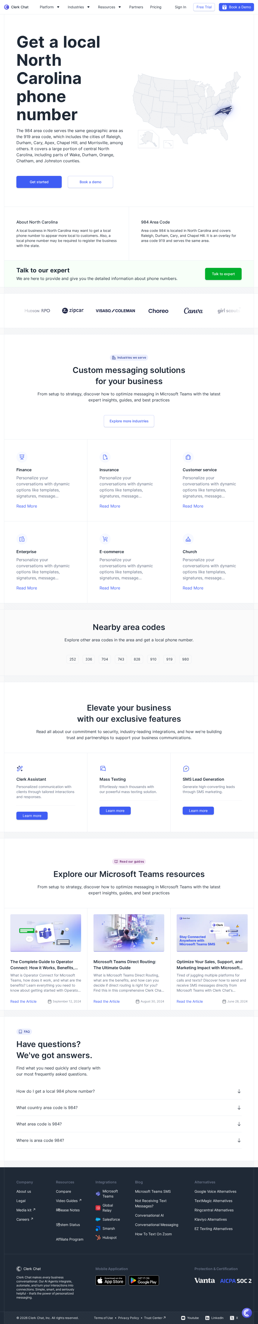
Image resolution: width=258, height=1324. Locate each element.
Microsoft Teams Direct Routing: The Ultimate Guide (124, 964)
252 (73, 659)
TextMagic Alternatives (213, 1201)
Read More (26, 506)
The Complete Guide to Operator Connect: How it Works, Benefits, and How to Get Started (42, 965)
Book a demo (90, 182)
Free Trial (204, 7)
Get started (39, 182)
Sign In (180, 7)
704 (105, 659)
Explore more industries (129, 421)
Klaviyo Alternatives (211, 1219)
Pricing (156, 7)
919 (169, 659)
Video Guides (67, 1201)
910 (153, 659)
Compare (63, 1191)
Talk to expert (223, 274)
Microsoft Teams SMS (153, 1191)
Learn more (32, 815)
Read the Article (23, 1001)
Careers (22, 1219)
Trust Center (153, 1318)
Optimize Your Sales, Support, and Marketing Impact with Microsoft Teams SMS (209, 965)
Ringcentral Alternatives (214, 1210)
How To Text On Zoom (153, 1234)
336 (88, 659)
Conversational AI (149, 1215)
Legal (20, 1201)
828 (137, 659)
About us (23, 1191)
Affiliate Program (69, 1239)
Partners (136, 7)
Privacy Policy (128, 1318)
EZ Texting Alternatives (214, 1228)
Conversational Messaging (156, 1224)
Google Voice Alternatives (215, 1191)
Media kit (23, 1210)
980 (185, 659)
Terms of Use (103, 1318)
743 (121, 659)
